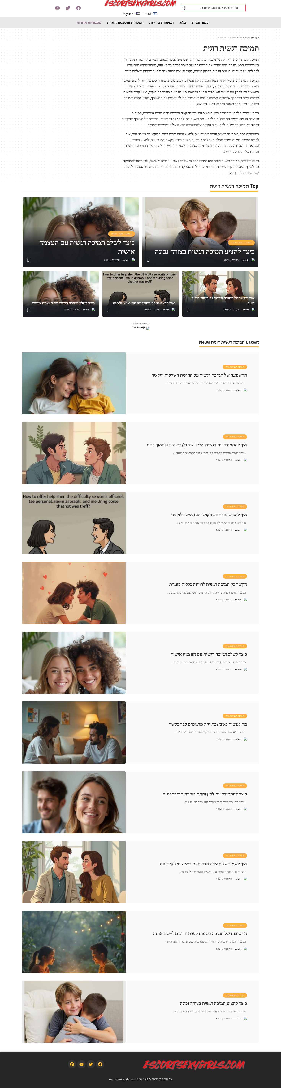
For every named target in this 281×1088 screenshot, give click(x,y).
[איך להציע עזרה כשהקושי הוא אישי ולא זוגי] (140, 294)
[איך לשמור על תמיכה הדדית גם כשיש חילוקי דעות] (74, 872)
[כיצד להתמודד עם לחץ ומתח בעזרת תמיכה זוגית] (74, 802)
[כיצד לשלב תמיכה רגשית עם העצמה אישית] (61, 294)
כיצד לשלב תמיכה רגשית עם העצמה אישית (63, 303)
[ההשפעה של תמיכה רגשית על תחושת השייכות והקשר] (74, 383)
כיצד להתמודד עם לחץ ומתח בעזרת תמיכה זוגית (205, 794)
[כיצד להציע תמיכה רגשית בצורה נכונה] (200, 232)
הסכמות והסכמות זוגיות (125, 22)
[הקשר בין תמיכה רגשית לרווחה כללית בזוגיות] (74, 593)
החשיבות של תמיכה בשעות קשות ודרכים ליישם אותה (200, 933)
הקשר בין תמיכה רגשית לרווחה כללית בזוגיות (208, 584)
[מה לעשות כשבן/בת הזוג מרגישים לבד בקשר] (74, 732)
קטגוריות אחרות (89, 22)
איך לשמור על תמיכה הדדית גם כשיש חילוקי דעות (203, 864)
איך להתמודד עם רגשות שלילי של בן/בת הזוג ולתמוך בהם (197, 445)
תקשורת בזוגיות (161, 22)
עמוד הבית (200, 22)
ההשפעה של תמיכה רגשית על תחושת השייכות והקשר (199, 375)
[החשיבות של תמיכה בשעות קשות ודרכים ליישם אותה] (74, 942)
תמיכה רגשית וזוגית (241, 242)
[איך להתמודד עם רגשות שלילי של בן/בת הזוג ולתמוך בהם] (74, 453)
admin (246, 260)
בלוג (182, 22)
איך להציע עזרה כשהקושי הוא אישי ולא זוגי (143, 303)
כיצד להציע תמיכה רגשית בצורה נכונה (205, 251)
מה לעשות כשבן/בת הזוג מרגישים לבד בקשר (208, 724)
